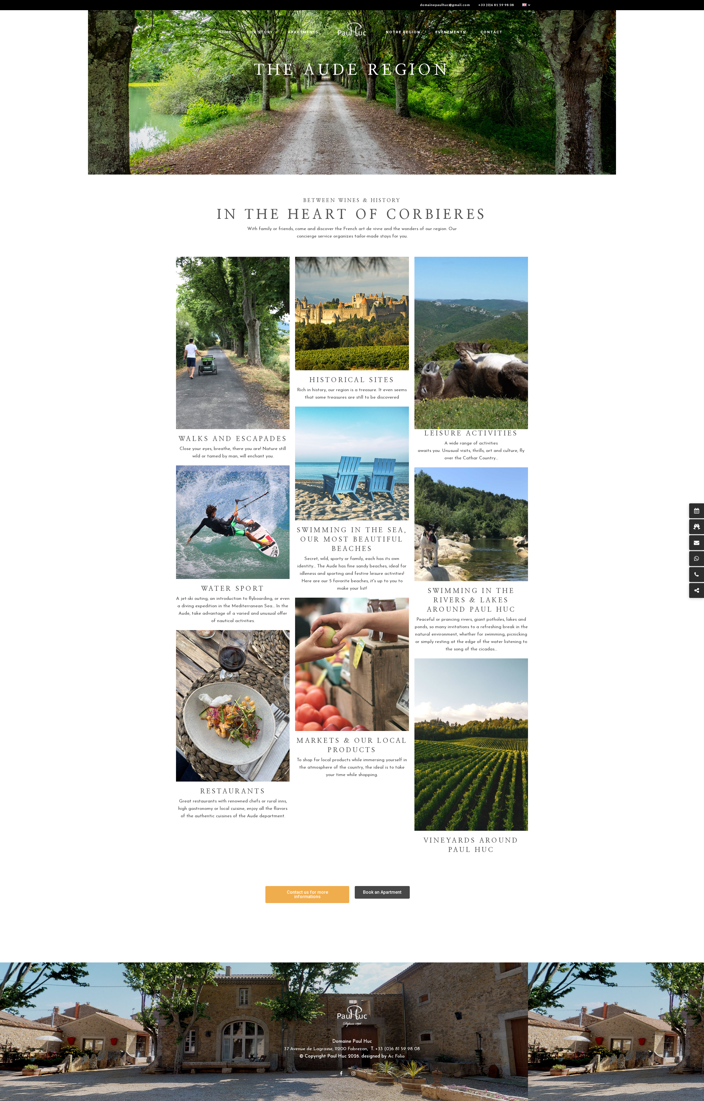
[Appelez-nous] (696, 574)
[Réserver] (696, 510)
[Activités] (696, 526)
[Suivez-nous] (696, 590)
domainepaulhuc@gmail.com (445, 5)
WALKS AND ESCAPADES (232, 439)
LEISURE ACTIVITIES (471, 433)
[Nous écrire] (696, 542)
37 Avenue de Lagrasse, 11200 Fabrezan (325, 1049)
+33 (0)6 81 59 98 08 (496, 5)
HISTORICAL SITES (351, 380)
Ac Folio (396, 1056)
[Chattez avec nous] (696, 558)
